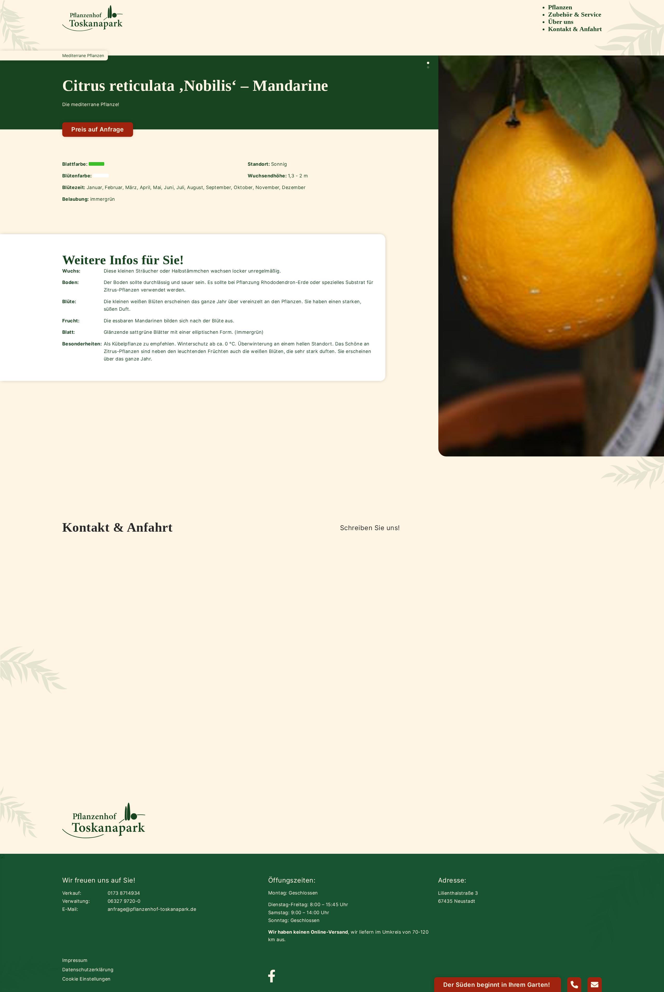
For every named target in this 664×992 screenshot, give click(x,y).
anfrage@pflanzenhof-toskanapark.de (152, 909)
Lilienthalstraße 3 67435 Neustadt (458, 897)
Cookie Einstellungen (86, 979)
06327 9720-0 (124, 901)
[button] (428, 63)
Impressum (74, 960)
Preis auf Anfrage (97, 129)
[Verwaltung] (574, 984)
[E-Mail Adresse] (594, 985)
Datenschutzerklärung (88, 969)
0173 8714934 (124, 893)
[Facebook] (271, 976)
